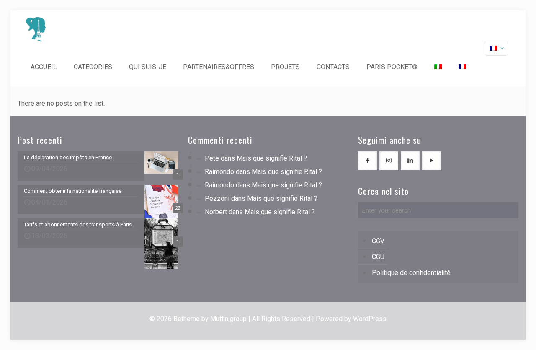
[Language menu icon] (496, 48)
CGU (378, 257)
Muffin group (228, 319)
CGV (378, 241)
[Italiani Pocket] (36, 29)
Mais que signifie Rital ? (272, 158)
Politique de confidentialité (411, 273)
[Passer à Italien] (438, 67)
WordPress (370, 319)
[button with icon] (367, 160)
